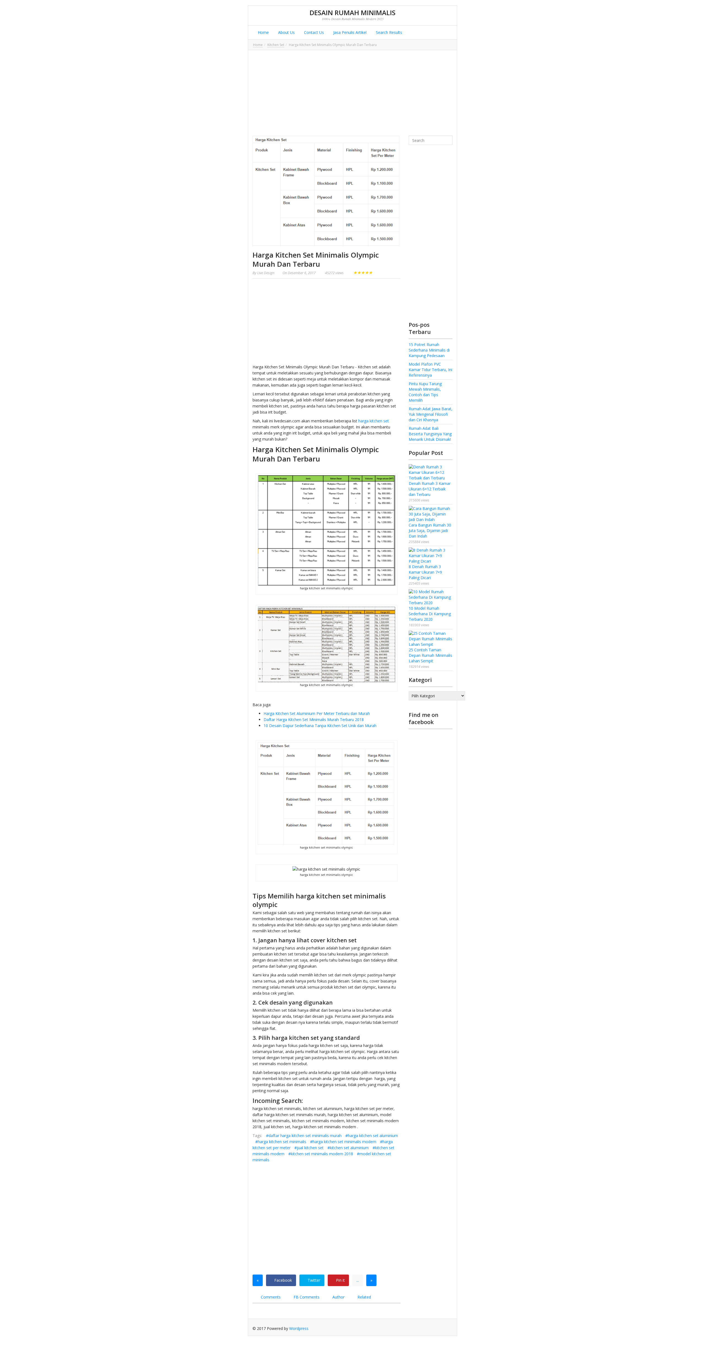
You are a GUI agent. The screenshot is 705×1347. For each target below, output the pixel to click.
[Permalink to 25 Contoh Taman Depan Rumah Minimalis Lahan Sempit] (430, 639)
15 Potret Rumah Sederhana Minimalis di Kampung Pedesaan (429, 350)
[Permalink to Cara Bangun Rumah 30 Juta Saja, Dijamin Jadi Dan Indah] (430, 514)
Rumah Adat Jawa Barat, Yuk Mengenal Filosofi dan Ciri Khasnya (430, 414)
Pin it (340, 1280)
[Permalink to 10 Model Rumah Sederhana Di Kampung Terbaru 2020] (430, 597)
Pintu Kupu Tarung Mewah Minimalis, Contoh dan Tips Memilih (425, 392)
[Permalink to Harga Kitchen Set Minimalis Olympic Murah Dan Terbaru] (326, 191)
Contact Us (313, 32)
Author (338, 1297)
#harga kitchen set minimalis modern (343, 1141)
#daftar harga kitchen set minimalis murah (303, 1135)
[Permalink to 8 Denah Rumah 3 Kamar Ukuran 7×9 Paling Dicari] (430, 555)
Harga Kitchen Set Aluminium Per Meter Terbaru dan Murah (317, 713)
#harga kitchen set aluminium (371, 1135)
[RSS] (448, 1328)
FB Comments (305, 1297)
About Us (286, 32)
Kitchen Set (275, 44)
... (357, 1280)
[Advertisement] (352, 92)
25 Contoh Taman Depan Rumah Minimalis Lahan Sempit (430, 655)
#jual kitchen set (309, 1147)
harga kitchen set (373, 420)
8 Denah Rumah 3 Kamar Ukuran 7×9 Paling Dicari (425, 572)
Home (263, 32)
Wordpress (298, 1328)
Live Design (265, 272)
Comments (270, 1297)
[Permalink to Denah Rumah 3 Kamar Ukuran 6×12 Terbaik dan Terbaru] (430, 472)
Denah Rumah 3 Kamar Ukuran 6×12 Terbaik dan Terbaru (430, 489)
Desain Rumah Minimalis (352, 12)
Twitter (313, 1280)
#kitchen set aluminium (348, 1147)
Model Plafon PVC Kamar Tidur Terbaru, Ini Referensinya (430, 369)
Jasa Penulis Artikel (349, 32)
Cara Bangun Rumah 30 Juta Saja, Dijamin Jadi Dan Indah (430, 530)
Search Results (388, 32)
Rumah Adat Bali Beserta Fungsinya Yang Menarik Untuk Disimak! (430, 434)
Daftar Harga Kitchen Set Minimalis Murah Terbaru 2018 (314, 719)
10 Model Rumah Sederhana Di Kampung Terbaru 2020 (430, 614)
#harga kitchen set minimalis (280, 1141)
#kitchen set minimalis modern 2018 (320, 1153)
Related (363, 1297)
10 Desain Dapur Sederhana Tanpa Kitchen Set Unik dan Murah (320, 725)
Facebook (282, 1280)
